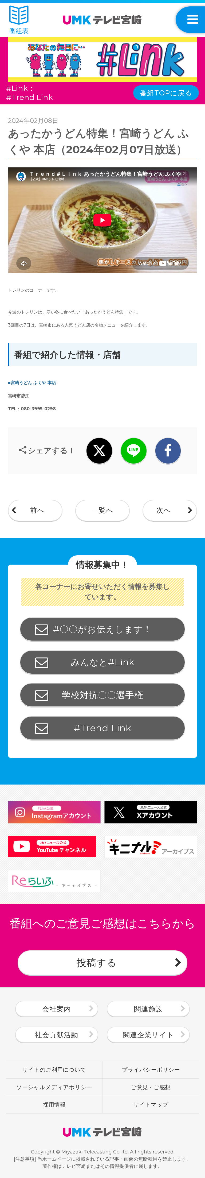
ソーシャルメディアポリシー (54, 1087)
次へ (163, 510)
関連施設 (148, 1009)
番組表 (19, 31)
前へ (37, 510)
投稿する (97, 962)
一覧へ (102, 510)
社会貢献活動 (56, 1035)
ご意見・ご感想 (151, 1087)
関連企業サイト (148, 1035)
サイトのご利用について (54, 1069)
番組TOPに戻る (166, 93)
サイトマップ (150, 1104)
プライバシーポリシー (151, 1069)
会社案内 (56, 1009)
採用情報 (54, 1104)
